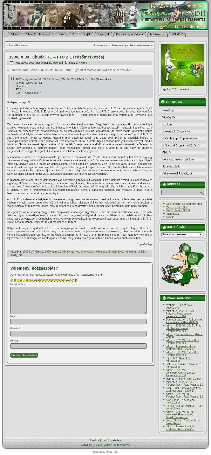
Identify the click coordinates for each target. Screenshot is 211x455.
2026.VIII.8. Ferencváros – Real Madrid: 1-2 (184, 383)
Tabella (170, 217)
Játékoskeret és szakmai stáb (184, 203)
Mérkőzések (157, 34)
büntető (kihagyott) (63, 251)
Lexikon (167, 124)
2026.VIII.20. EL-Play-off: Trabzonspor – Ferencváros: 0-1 (183, 313)
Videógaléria (169, 117)
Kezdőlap (167, 110)
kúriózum (130, 251)
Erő (104, 440)
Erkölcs (94, 440)
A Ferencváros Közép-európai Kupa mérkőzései (121, 45)
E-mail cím (17, 328)
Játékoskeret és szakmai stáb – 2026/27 (184, 321)
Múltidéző (177, 34)
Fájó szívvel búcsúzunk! (179, 306)
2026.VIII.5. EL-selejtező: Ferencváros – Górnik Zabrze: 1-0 (180, 414)
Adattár (15, 34)
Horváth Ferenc (18, 45)
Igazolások (172, 213)
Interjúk (86, 34)
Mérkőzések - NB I (177, 207)
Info (73, 34)
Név (13, 316)
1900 (25, 251)
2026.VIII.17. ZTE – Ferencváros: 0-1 (182, 341)
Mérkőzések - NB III (178, 210)
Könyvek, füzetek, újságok (178, 159)
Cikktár (166, 152)
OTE (21, 255)
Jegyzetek (103, 34)
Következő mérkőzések (179, 359)
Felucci (170, 405)
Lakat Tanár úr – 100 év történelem (184, 407)
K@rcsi (83, 62)
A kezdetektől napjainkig (176, 131)
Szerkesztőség (171, 166)
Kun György (194, 378)
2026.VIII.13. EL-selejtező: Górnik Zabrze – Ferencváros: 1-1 (181, 372)
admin (169, 325)
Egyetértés (114, 440)
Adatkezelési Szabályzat (177, 173)
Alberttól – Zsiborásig (38, 34)
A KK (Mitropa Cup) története (179, 138)
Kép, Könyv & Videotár (130, 34)
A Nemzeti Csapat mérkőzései (180, 145)
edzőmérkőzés (85, 251)
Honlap (14, 340)
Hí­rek (61, 34)
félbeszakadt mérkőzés (109, 251)
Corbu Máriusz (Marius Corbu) (184, 335)
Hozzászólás (18, 284)
